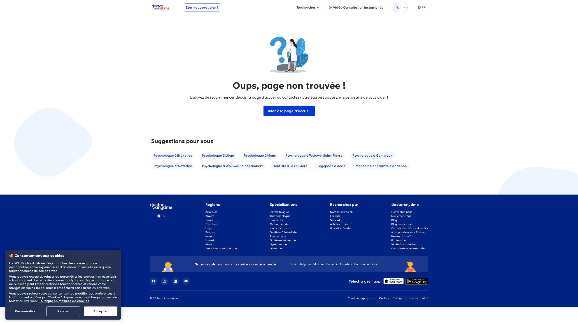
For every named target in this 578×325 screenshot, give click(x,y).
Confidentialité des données (409, 228)
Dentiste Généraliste (283, 232)
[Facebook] (153, 281)
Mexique (318, 264)
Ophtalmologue (280, 216)
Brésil (374, 264)
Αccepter (100, 311)
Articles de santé (341, 224)
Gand (209, 220)
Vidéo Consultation (403, 244)
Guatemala (361, 264)
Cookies (384, 298)
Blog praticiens (401, 224)
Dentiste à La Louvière (290, 166)
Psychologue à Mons (260, 155)
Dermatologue (279, 212)
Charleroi (211, 224)
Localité (335, 216)
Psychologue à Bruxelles (173, 155)
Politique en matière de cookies (64, 301)
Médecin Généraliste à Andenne (381, 166)
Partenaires (399, 240)
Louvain (210, 240)
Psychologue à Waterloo (173, 166)
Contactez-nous (401, 212)
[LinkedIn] (175, 281)
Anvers (209, 216)
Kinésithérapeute (281, 228)
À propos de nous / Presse (407, 232)
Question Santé (340, 228)
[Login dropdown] (400, 7)
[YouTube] (186, 281)
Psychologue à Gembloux (372, 155)
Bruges (210, 232)
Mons (208, 244)
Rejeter (63, 311)
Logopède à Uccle (331, 166)
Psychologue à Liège (218, 155)
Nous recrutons (401, 216)
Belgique (306, 264)
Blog (394, 220)
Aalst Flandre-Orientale (221, 248)
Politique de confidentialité (410, 298)
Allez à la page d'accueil (289, 111)
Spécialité (336, 220)
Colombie (332, 264)
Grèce (294, 264)
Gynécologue (278, 244)
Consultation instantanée (407, 248)
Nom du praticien (341, 212)
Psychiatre (277, 220)
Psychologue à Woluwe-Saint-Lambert (232, 166)
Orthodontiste (279, 224)
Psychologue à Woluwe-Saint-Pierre (314, 155)
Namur (209, 236)
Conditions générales (361, 298)
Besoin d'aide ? (401, 236)
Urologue (276, 248)
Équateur (346, 264)
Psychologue (278, 236)
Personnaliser (26, 311)
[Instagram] (164, 281)
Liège (208, 228)
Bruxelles (211, 212)
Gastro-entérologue (283, 240)
